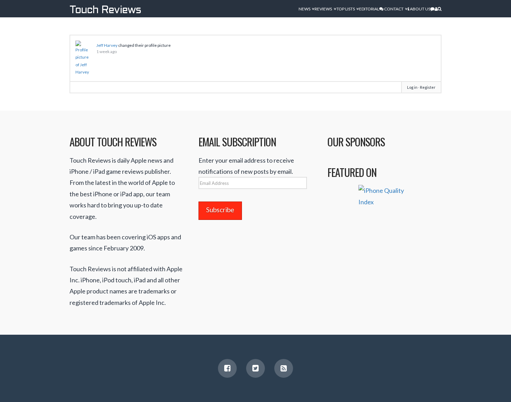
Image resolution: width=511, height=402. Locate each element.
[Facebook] (227, 368)
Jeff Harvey (106, 45)
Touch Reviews (105, 10)
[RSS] (283, 368)
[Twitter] (255, 368)
